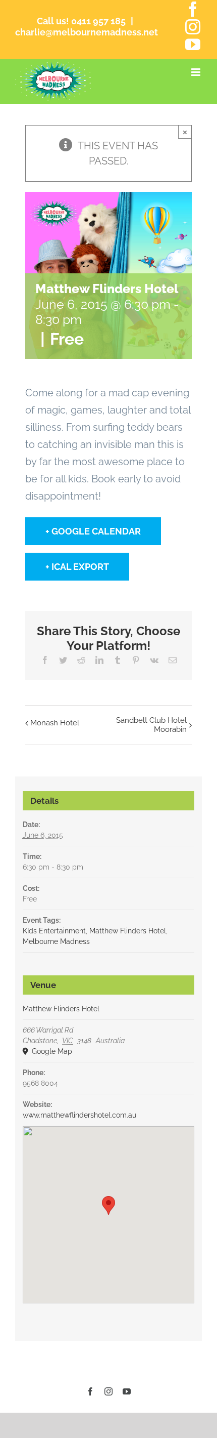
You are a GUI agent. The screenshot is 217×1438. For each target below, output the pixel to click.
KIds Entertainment (54, 931)
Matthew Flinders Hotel (127, 931)
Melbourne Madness (56, 941)
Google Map (51, 1051)
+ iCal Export (77, 566)
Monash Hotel (54, 722)
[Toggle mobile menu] (196, 72)
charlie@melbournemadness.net (86, 32)
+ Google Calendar (93, 531)
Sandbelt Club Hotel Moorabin (151, 725)
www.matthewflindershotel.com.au (79, 1115)
